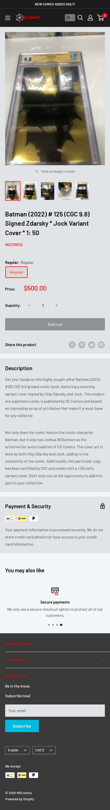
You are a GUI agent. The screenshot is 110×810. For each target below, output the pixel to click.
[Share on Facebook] (72, 344)
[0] (100, 18)
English (13, 750)
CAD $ (39, 750)
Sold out (55, 324)
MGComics (14, 245)
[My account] (90, 17)
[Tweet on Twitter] (91, 344)
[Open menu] (7, 18)
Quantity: (13, 305)
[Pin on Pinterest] (81, 344)
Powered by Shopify (19, 799)
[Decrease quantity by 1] (29, 305)
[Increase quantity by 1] (56, 305)
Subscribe (22, 725)
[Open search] (80, 17)
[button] (70, 17)
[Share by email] (101, 344)
